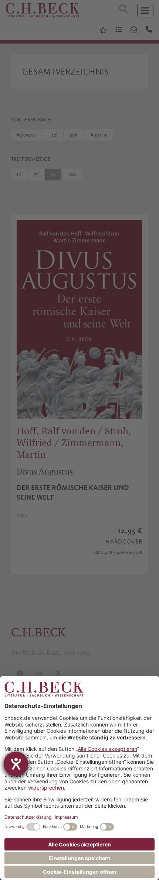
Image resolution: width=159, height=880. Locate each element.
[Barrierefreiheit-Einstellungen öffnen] (16, 764)
